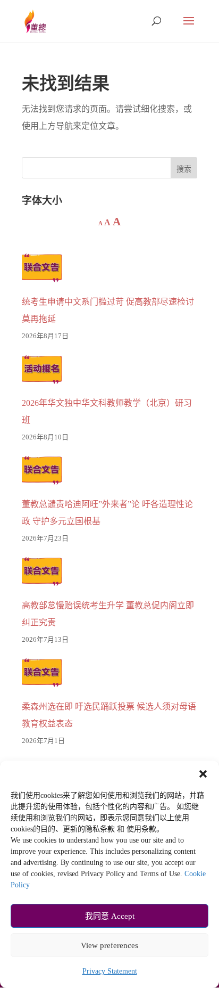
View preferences (109, 945)
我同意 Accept (109, 916)
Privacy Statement (109, 971)
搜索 (183, 169)
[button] (203, 774)
